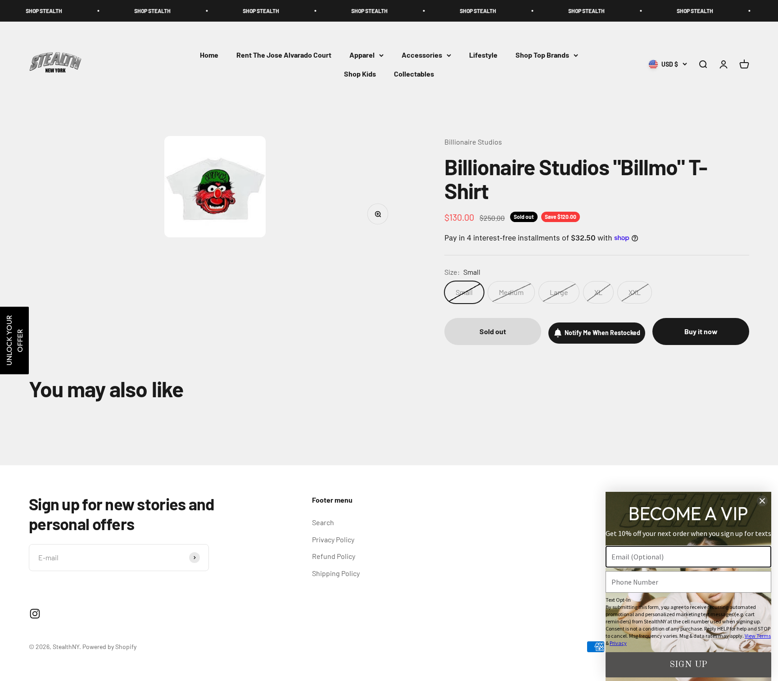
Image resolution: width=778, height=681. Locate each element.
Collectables (414, 73)
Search (323, 522)
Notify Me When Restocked (602, 332)
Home (209, 55)
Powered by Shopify (109, 646)
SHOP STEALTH (118, 11)
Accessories (422, 55)
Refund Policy (333, 556)
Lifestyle (483, 55)
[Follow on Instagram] (35, 614)
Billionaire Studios (473, 141)
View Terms (758, 635)
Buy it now (701, 331)
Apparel (362, 55)
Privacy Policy (333, 539)
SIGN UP (688, 664)
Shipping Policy (336, 573)
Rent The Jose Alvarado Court (283, 55)
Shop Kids (360, 73)
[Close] (762, 500)
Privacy (618, 643)
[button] (14, 340)
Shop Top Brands (542, 55)
